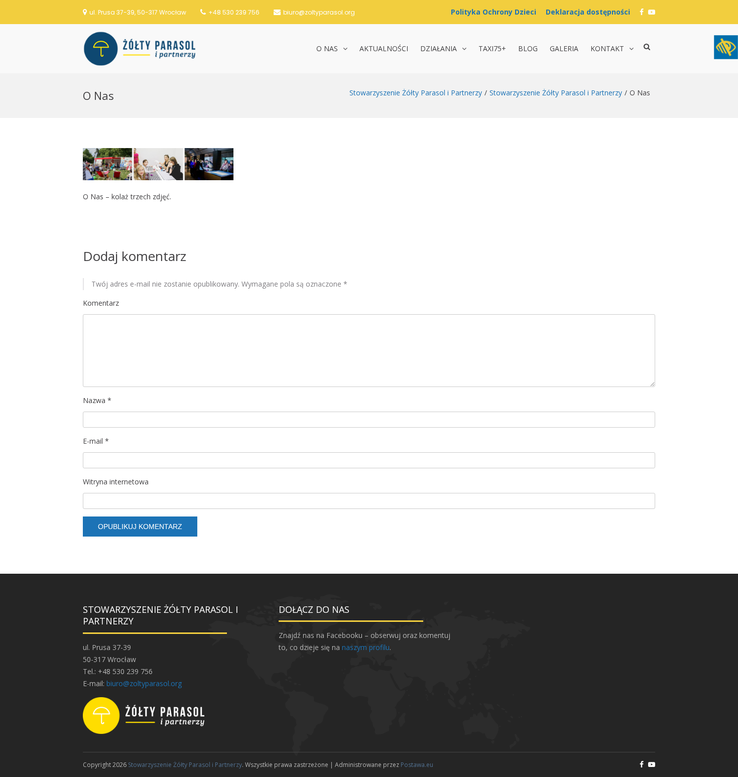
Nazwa (97, 400)
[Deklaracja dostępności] (590, 12)
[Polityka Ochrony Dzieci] (496, 12)
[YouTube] (651, 12)
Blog (528, 48)
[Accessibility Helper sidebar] (726, 47)
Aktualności (383, 48)
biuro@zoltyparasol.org (319, 12)
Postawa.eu (417, 764)
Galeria (564, 48)
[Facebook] (642, 12)
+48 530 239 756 (234, 12)
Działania (438, 48)
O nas (327, 48)
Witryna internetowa (116, 481)
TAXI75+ (492, 48)
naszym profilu (366, 647)
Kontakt (607, 48)
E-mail (96, 441)
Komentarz (101, 303)
